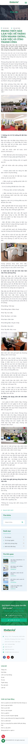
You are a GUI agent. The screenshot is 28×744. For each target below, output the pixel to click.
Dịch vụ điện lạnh (6, 720)
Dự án (2, 677)
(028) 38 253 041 (15, 620)
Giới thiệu (3, 672)
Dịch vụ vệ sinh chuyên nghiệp (9, 715)
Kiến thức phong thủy (14, 543)
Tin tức (3, 680)
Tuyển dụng (4, 682)
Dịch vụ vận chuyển (6, 710)
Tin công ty (14, 537)
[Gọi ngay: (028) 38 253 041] (3, 736)
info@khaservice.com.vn (15, 615)
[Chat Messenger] (3, 741)
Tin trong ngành (14, 540)
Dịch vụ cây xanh (6, 727)
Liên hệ (3, 687)
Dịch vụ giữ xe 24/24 (6, 705)
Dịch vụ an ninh (5, 708)
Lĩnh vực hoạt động (6, 674)
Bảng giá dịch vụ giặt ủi (7, 730)
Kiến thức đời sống (14, 546)
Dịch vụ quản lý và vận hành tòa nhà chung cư (14, 702)
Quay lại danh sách (8, 510)
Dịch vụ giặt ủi (5, 713)
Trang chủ (4, 669)
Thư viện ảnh (4, 685)
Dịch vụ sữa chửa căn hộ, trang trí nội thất (12, 718)
